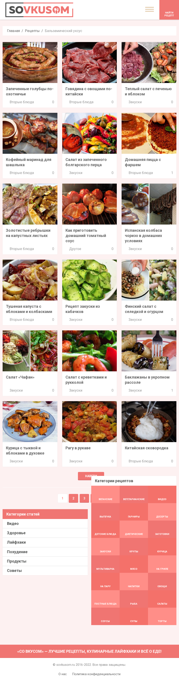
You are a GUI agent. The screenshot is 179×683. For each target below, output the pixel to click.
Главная (13, 31)
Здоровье (16, 533)
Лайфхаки (16, 542)
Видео (13, 523)
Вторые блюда (22, 102)
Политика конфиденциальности (96, 674)
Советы (14, 570)
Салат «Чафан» (20, 377)
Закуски (135, 102)
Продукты (16, 561)
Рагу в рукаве (78, 448)
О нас (63, 674)
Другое (75, 249)
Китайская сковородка (146, 448)
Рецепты (32, 31)
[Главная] (39, 10)
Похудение (17, 551)
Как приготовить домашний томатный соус (85, 235)
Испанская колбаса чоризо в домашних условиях (143, 235)
